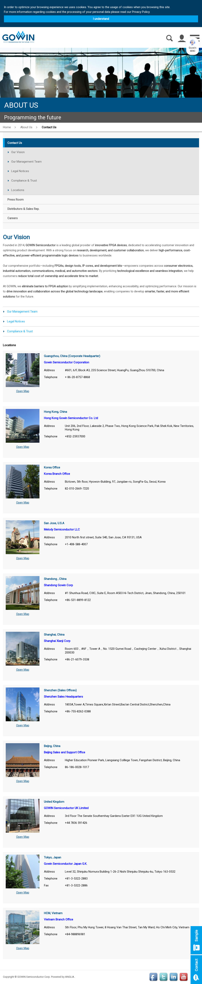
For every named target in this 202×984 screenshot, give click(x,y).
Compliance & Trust (24, 180)
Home (7, 127)
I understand (101, 19)
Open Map (22, 391)
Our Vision (18, 152)
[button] (192, 46)
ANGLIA (69, 976)
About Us (26, 127)
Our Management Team (26, 161)
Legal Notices (20, 171)
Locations (17, 190)
